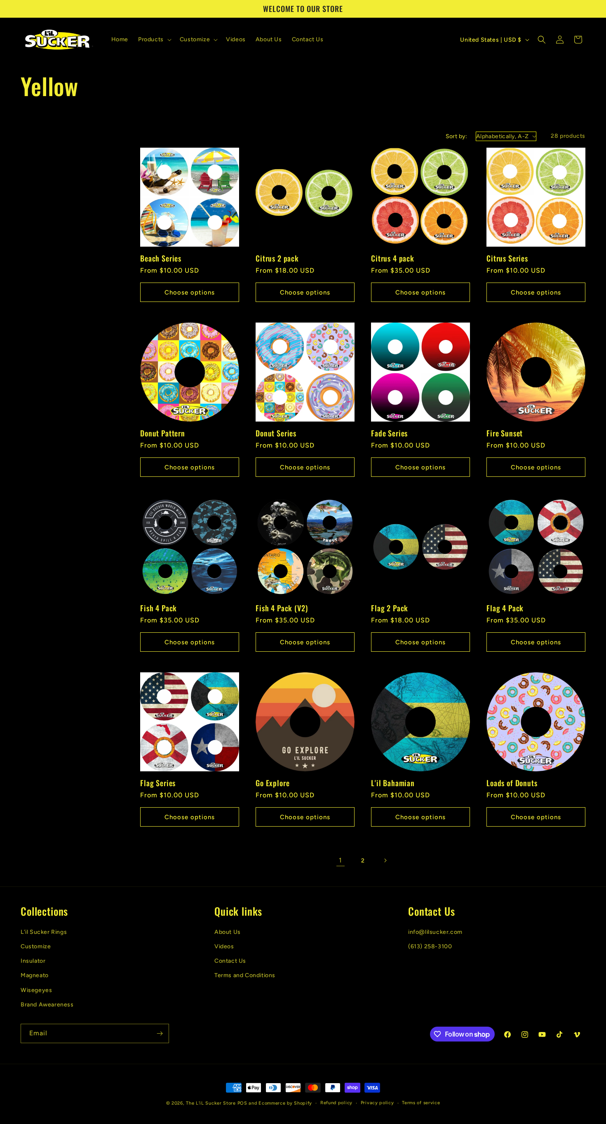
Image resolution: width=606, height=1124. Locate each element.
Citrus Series (507, 258)
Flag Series (158, 782)
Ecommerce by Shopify (285, 1103)
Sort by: (456, 136)
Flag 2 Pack (389, 608)
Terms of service (421, 1102)
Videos (224, 946)
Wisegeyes (36, 989)
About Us (227, 931)
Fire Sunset (504, 433)
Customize (36, 946)
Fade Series (389, 433)
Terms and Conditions (244, 975)
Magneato (35, 975)
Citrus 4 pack (392, 258)
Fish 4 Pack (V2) (282, 608)
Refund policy (336, 1102)
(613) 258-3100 (430, 946)
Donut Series (276, 433)
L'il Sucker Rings (44, 931)
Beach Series (160, 258)
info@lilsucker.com (435, 931)
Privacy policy (377, 1102)
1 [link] (340, 860)
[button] (154, 39)
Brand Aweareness (47, 1004)
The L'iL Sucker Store (211, 1103)
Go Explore (272, 782)
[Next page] (385, 860)
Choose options (189, 292)
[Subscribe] (159, 1033)
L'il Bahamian (393, 782)
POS (242, 1103)
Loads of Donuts (512, 782)
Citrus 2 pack (277, 258)
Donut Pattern (162, 433)
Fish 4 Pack (158, 608)
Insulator (33, 960)
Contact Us (230, 960)
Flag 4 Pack (505, 608)
